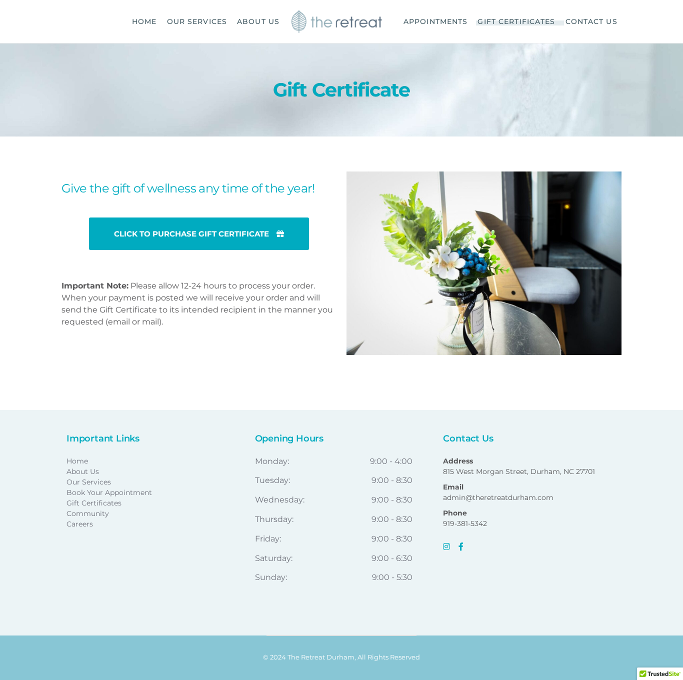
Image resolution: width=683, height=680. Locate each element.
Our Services (88, 482)
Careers (79, 524)
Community (87, 513)
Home (77, 461)
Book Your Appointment (109, 492)
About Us (82, 471)
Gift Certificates (94, 503)
